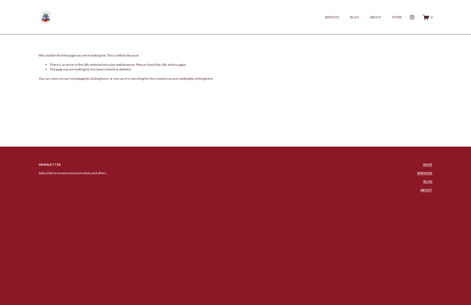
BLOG (354, 17)
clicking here (99, 78)
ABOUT (375, 17)
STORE (397, 17)
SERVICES (332, 17)
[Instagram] (412, 17)
